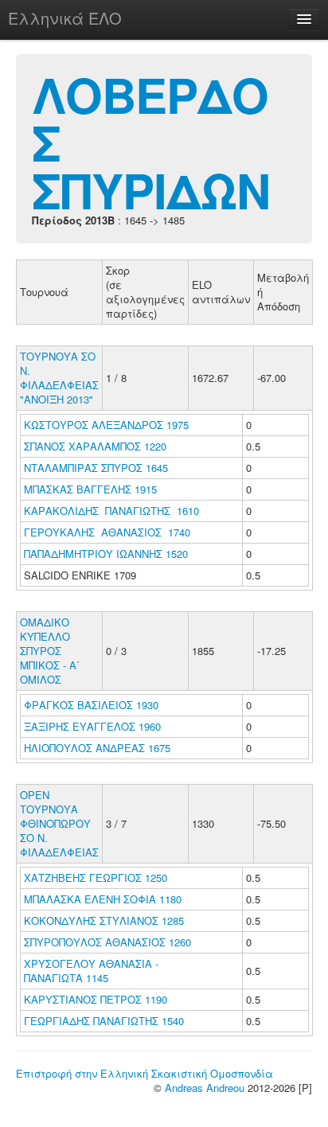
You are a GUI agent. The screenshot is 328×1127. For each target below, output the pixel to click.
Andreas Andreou (204, 1087)
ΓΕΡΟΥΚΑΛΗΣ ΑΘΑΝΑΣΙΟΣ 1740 (107, 532)
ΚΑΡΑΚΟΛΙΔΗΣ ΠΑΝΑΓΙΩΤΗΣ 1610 (111, 510)
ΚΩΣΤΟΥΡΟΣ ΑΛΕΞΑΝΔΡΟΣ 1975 (106, 424)
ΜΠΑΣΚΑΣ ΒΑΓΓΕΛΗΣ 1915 (90, 489)
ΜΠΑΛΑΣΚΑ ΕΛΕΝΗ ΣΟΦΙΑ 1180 (103, 899)
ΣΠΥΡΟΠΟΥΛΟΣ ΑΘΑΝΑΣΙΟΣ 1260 (107, 942)
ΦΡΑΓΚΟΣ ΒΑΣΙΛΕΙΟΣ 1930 (91, 704)
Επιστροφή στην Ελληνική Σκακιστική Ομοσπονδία (144, 1073)
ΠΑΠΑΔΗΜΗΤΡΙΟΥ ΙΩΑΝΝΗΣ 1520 (106, 553)
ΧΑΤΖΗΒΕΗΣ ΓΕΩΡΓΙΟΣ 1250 (95, 877)
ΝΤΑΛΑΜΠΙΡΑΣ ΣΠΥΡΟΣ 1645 (96, 467)
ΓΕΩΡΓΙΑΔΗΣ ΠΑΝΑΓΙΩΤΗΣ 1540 (104, 1020)
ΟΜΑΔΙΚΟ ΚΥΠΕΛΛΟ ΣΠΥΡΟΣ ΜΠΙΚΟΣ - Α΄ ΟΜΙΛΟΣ (50, 650)
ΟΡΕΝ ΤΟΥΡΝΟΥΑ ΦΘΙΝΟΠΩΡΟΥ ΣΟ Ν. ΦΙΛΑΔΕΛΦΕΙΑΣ (59, 823)
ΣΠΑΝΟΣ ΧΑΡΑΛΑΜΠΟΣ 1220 (95, 446)
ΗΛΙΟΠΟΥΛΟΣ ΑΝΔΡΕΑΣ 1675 (97, 747)
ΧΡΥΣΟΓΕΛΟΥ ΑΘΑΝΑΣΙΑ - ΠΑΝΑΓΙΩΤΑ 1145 (91, 970)
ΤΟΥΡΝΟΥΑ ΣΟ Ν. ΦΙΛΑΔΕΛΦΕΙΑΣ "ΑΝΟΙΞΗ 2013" (59, 378)
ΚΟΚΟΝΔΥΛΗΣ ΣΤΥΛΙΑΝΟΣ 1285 (104, 920)
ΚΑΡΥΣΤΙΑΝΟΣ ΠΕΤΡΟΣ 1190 (95, 999)
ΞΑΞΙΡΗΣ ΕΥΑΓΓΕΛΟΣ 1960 (92, 726)
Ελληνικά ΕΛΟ (65, 17)
